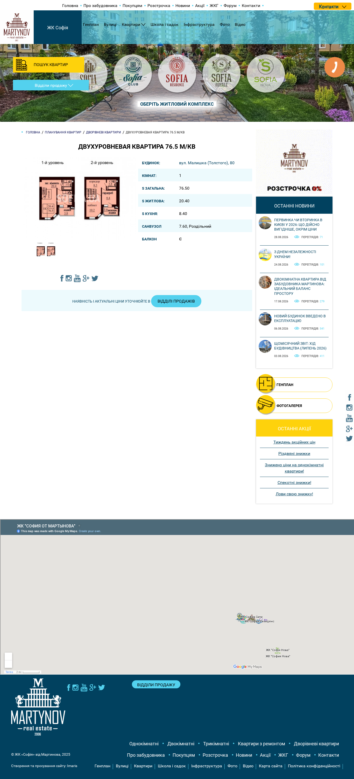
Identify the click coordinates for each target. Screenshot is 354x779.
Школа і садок (165, 24)
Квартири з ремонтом (261, 743)
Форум (230, 5)
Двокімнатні (180, 743)
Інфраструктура (199, 24)
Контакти (251, 5)
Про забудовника (100, 5)
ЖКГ (214, 5)
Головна (70, 5)
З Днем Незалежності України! (295, 254)
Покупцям (132, 5)
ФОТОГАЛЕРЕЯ (289, 406)
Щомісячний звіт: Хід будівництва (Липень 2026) (300, 345)
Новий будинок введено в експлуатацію (300, 318)
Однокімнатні (144, 743)
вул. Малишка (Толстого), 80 (207, 162)
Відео (240, 24)
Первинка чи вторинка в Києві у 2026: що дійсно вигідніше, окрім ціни (298, 224)
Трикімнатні (216, 743)
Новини (182, 5)
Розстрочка (158, 5)
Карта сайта (270, 765)
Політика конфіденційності (314, 765)
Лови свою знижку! (294, 493)
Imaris (72, 766)
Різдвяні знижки (294, 453)
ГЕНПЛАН (285, 385)
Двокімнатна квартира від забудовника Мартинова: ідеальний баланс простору (300, 286)
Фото (225, 24)
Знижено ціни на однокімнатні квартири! (294, 468)
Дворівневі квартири (316, 743)
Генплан (91, 24)
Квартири (131, 24)
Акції (199, 5)
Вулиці (110, 24)
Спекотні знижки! (294, 482)
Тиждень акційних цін (294, 442)
